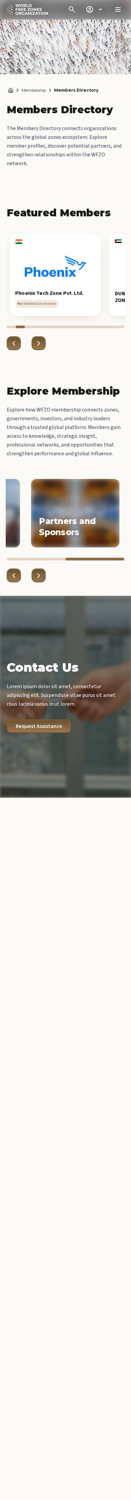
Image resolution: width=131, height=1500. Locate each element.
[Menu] (118, 9)
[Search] (72, 9)
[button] (55, 275)
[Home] (10, 90)
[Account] (95, 9)
